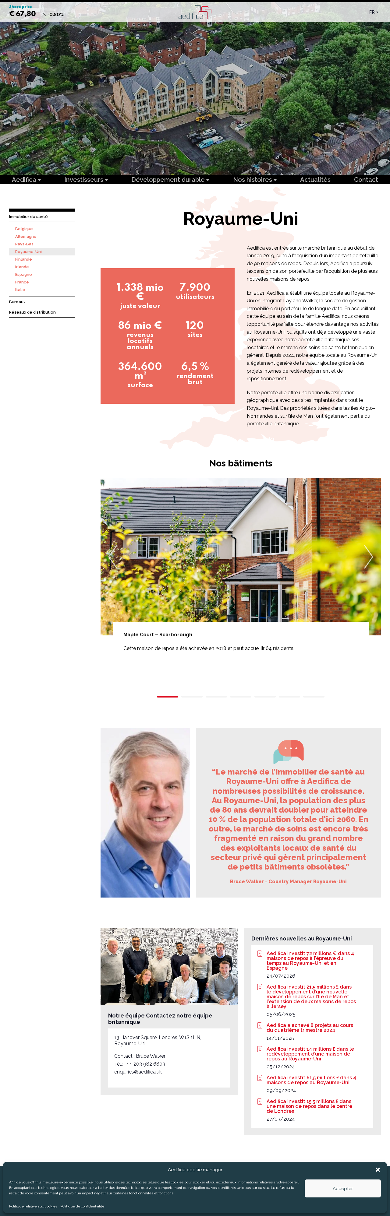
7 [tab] (313, 697)
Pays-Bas (24, 244)
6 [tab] (289, 697)
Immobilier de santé (28, 216)
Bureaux (17, 302)
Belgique (24, 229)
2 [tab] (192, 697)
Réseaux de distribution (32, 312)
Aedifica (25, 179)
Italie (20, 289)
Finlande (23, 259)
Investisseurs (84, 179)
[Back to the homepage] (195, 12)
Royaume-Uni (28, 251)
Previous (112, 557)
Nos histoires (253, 179)
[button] (378, 1170)
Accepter (343, 1188)
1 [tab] (167, 697)
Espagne (23, 274)
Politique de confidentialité (82, 1206)
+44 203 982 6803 (144, 1064)
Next (368, 557)
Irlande (22, 267)
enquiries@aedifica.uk (138, 1072)
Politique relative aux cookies (33, 1206)
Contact (366, 179)
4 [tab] (240, 697)
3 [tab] (216, 697)
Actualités (315, 179)
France (22, 282)
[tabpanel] (241, 581)
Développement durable (168, 179)
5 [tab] (265, 697)
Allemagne (26, 236)
